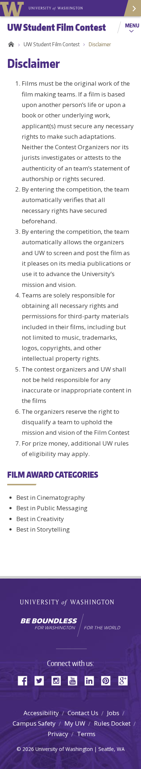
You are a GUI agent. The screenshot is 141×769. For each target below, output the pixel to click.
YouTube (75, 680)
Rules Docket (112, 723)
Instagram (58, 680)
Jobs (113, 713)
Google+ (125, 680)
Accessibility (41, 713)
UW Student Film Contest (52, 44)
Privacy (58, 734)
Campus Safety (34, 723)
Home (9, 44)
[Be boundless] (70, 625)
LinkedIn (91, 680)
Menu (132, 25)
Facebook (25, 680)
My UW (74, 723)
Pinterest (108, 680)
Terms (86, 734)
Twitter (42, 680)
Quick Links (132, 8)
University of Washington (13, 8)
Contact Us (83, 713)
